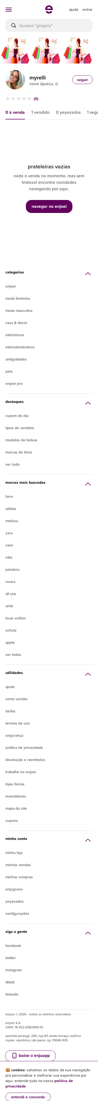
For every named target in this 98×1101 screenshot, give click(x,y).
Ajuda (9, 686)
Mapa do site (16, 808)
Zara (9, 533)
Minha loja (13, 852)
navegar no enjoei (49, 206)
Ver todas (13, 654)
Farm (9, 496)
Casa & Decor (16, 322)
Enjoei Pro (14, 383)
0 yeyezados (68, 112)
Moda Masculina (18, 310)
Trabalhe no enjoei (20, 772)
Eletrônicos (14, 335)
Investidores (15, 796)
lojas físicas (14, 784)
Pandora (12, 569)
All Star (10, 593)
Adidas (10, 508)
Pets (9, 371)
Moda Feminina (17, 298)
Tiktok (9, 982)
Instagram (13, 970)
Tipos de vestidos (19, 428)
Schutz (11, 630)
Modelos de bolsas (21, 440)
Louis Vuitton (15, 618)
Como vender (16, 699)
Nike (9, 557)
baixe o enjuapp (34, 1055)
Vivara (10, 581)
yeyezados (14, 901)
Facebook (13, 945)
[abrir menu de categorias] (8, 9)
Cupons (11, 820)
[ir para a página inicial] (49, 12)
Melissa (11, 520)
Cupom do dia (16, 415)
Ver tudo (12, 464)
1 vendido (40, 112)
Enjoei (10, 286)
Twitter (10, 957)
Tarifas (10, 711)
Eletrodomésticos (20, 347)
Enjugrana (13, 889)
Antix (9, 606)
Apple (10, 642)
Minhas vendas (18, 865)
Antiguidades (16, 359)
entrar (87, 9)
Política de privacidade (24, 747)
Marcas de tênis (18, 452)
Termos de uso (17, 723)
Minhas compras (19, 877)
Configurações (17, 913)
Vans (9, 545)
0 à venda (15, 112)
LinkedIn (12, 994)
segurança (14, 735)
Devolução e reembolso (25, 759)
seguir (82, 79)
